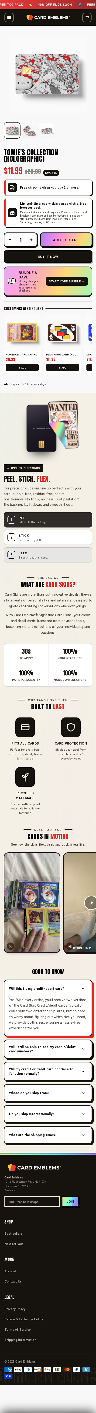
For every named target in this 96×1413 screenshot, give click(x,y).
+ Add (22, 367)
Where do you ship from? (29, 1092)
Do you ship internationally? (31, 1113)
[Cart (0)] (87, 17)
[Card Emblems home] (48, 17)
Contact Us (13, 1281)
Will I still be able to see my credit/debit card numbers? (42, 1049)
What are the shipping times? (33, 1134)
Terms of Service (17, 1329)
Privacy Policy (14, 1308)
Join (70, 1201)
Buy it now (48, 256)
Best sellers (13, 1233)
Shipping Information (20, 1339)
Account (10, 1271)
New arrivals (13, 1243)
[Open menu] (9, 17)
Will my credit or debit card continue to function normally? (41, 1071)
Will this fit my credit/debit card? (36, 988)
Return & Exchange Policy (23, 1319)
